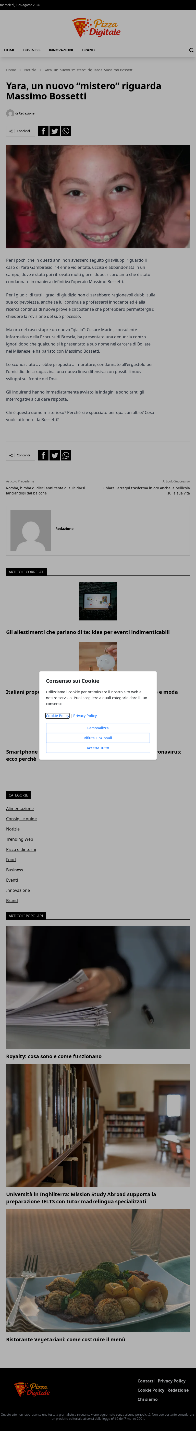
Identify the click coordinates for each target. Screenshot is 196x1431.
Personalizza (98, 728)
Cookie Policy (57, 715)
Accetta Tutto (98, 748)
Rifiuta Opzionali (98, 738)
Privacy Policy (85, 715)
